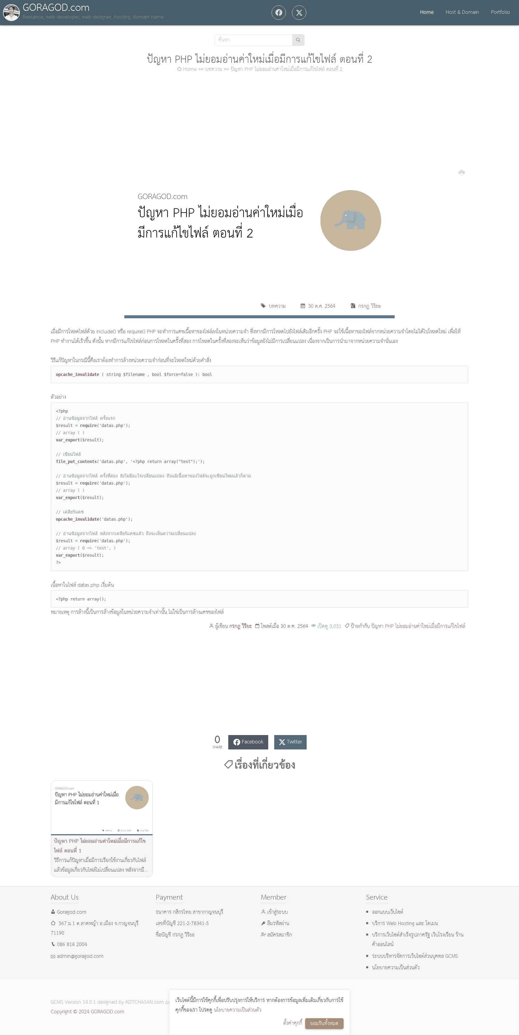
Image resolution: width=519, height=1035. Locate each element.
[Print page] (461, 172)
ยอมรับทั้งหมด (324, 1023)
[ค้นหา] (298, 40)
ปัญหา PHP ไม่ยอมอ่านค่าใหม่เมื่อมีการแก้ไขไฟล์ (418, 626)
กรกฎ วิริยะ (240, 626)
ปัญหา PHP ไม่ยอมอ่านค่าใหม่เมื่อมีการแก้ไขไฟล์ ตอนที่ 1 (100, 846)
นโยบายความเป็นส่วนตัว (237, 1010)
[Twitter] (299, 12)
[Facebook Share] (279, 12)
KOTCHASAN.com (145, 1002)
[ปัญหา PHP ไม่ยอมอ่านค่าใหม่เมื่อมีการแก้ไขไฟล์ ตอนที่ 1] (102, 808)
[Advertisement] (259, 125)
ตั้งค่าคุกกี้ (292, 1023)
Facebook (252, 742)
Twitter (294, 742)
